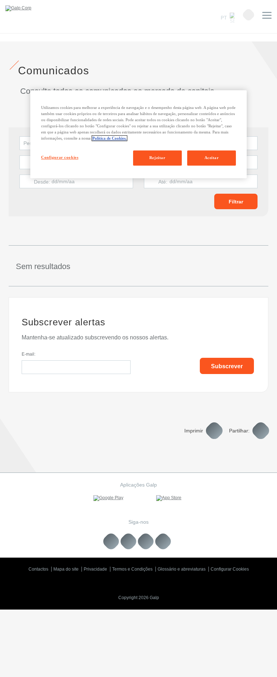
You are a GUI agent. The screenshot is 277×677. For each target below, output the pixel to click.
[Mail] (163, 541)
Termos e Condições (132, 569)
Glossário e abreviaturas (182, 569)
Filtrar (236, 202)
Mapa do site (66, 569)
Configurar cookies (59, 157)
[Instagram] (146, 541)
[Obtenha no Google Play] (108, 498)
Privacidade (95, 569)
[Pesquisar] (248, 15)
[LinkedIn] (111, 541)
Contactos (38, 569)
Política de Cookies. (109, 138)
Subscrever (227, 366)
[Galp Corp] (18, 8)
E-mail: (28, 354)
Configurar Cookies (230, 569)
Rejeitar (157, 157)
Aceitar (212, 157)
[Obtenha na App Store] (168, 498)
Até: (162, 182)
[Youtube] (128, 541)
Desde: (42, 182)
